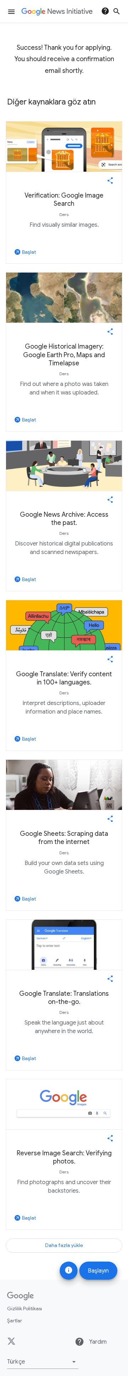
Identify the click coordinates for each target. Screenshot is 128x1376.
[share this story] (110, 180)
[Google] (20, 1296)
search (116, 11)
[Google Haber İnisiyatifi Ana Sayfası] (56, 12)
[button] (42, 1362)
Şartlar (14, 1320)
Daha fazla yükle (64, 1245)
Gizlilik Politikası (24, 1308)
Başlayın (98, 1270)
